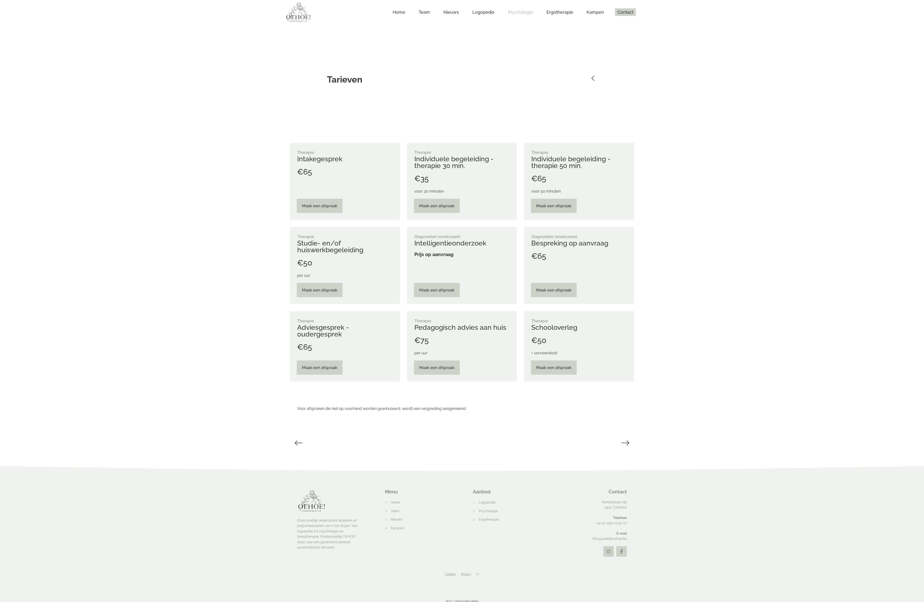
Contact (625, 12)
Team (424, 12)
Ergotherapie (559, 12)
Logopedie (483, 12)
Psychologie (520, 12)
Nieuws (451, 12)
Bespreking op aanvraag (569, 243)
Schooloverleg (554, 327)
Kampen (595, 12)
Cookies (450, 574)
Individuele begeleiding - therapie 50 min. (570, 162)
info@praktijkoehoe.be (609, 539)
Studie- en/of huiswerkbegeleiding (330, 246)
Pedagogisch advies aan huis (460, 327)
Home (399, 12)
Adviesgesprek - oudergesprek (323, 331)
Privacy (466, 574)
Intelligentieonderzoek (450, 243)
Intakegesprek (319, 159)
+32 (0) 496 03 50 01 (611, 523)
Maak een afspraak (319, 205)
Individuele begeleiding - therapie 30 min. (454, 162)
